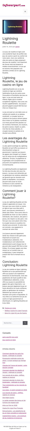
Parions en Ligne (10, 308)
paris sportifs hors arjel (10, 337)
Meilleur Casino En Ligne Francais (16, 310)
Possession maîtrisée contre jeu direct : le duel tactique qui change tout (14, 360)
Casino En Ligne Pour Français (12, 408)
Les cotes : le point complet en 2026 (14, 390)
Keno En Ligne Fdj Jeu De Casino (16, 313)
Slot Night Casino (8, 397)
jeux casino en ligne (9, 340)
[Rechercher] (25, 323)
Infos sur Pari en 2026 (9, 405)
